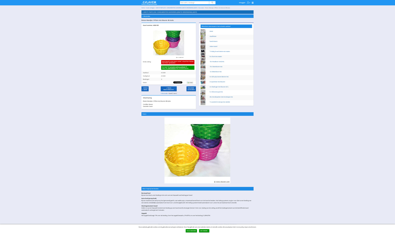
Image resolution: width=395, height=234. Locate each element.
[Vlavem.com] (149, 2)
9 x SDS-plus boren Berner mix (219, 77)
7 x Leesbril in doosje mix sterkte (220, 102)
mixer (211, 31)
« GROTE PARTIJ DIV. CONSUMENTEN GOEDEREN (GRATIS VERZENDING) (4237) (169, 12)
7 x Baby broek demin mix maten (220, 51)
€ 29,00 (163, 73)
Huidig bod (146, 76)
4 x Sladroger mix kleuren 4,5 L (219, 87)
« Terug (168, 88)
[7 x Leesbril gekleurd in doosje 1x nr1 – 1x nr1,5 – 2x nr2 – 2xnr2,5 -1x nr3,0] (203, 105)
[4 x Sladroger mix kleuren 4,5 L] (203, 89)
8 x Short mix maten (216, 56)
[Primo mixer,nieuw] (203, 34)
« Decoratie (146, 16)
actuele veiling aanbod (177, 67)
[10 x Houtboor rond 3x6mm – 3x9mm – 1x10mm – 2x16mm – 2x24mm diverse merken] (203, 64)
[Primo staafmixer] (203, 39)
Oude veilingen (150, 8)
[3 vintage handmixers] (203, 44)
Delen (145, 82)
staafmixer (213, 36)
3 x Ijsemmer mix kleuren (217, 82)
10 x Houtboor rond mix (217, 61)
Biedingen (146, 79)
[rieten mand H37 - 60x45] (203, 49)
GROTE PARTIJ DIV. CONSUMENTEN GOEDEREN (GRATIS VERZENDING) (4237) (176, 8)
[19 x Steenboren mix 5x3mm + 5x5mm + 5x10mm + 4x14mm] (203, 69)
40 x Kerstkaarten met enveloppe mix (221, 97)
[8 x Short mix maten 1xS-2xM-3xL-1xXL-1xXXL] (203, 59)
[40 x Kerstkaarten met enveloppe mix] (203, 99)
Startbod (145, 73)
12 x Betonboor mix (216, 72)
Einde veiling (147, 62)
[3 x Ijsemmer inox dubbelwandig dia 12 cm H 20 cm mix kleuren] (203, 84)
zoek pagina (171, 68)
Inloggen (242, 3)
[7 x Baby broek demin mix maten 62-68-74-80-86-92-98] (203, 54)
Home (143, 8)
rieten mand (213, 46)
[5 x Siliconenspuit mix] (203, 94)
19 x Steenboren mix (216, 66)
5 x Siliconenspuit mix (216, 92)
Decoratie (201, 8)
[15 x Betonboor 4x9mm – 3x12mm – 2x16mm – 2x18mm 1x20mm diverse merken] (203, 74)
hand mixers (213, 41)
